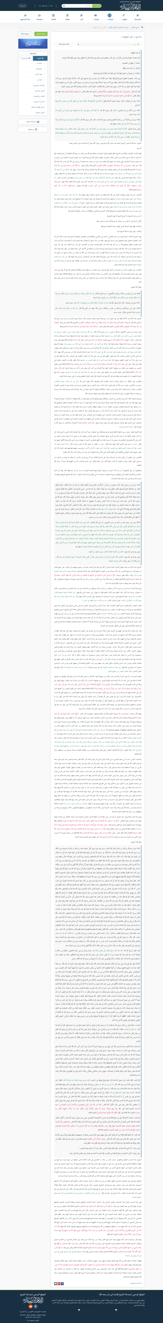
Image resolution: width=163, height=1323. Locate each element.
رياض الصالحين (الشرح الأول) (118, 27)
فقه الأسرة (38, 74)
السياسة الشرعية (39, 101)
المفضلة (22, 5)
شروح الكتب (135, 27)
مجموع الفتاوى (41, 34)
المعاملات (39, 69)
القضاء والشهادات (39, 96)
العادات (39, 80)
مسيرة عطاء (25, 34)
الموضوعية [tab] (25, 58)
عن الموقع (31, 129)
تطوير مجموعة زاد (33, 1320)
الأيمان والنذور (40, 90)
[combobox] (79, 6)
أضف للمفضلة (135, 1283)
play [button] (79, 44)
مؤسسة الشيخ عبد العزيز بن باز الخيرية (33, 1311)
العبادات (39, 63)
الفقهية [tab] (39, 58)
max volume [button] (138, 44)
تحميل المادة (62, 44)
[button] (124, 17)
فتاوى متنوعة (40, 112)
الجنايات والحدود (39, 85)
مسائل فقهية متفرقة (38, 107)
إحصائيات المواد (31, 122)
